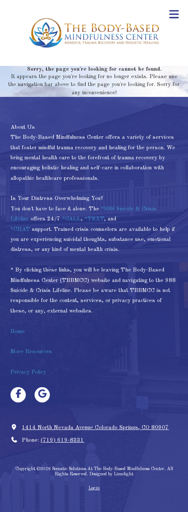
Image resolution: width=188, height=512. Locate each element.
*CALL (71, 219)
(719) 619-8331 (62, 440)
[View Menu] (174, 14)
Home (18, 331)
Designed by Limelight (111, 474)
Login (94, 488)
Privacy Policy (28, 372)
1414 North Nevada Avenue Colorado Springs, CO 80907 (95, 427)
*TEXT (94, 219)
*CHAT (20, 229)
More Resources (31, 351)
